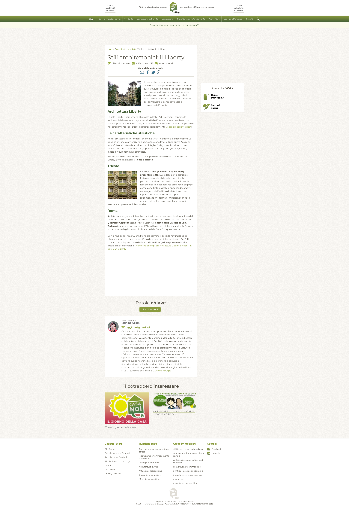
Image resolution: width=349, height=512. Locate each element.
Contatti (249, 19)
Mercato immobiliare (149, 479)
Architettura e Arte (126, 49)
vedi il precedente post (178, 127)
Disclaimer (110, 469)
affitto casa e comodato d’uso (188, 449)
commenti (166, 63)
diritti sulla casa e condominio (188, 471)
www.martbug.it (162, 370)
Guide (130, 19)
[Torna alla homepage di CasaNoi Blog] (174, 493)
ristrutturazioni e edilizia (185, 483)
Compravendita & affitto (147, 19)
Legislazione (167, 19)
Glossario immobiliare (150, 475)
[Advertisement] (174, 35)
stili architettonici (150, 309)
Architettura (214, 19)
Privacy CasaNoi (113, 473)
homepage (91, 19)
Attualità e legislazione (150, 471)
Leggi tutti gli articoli (138, 327)
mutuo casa (179, 479)
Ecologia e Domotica (233, 19)
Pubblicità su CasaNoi (116, 457)
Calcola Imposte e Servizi (110, 19)
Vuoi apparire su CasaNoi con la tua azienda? (174, 25)
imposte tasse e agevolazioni (187, 475)
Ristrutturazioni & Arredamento (191, 19)
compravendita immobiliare (187, 466)
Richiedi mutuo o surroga (117, 461)
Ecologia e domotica (149, 462)
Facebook (216, 449)
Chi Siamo (110, 449)
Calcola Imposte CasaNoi (117, 453)
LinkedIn (215, 453)
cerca (258, 19)
